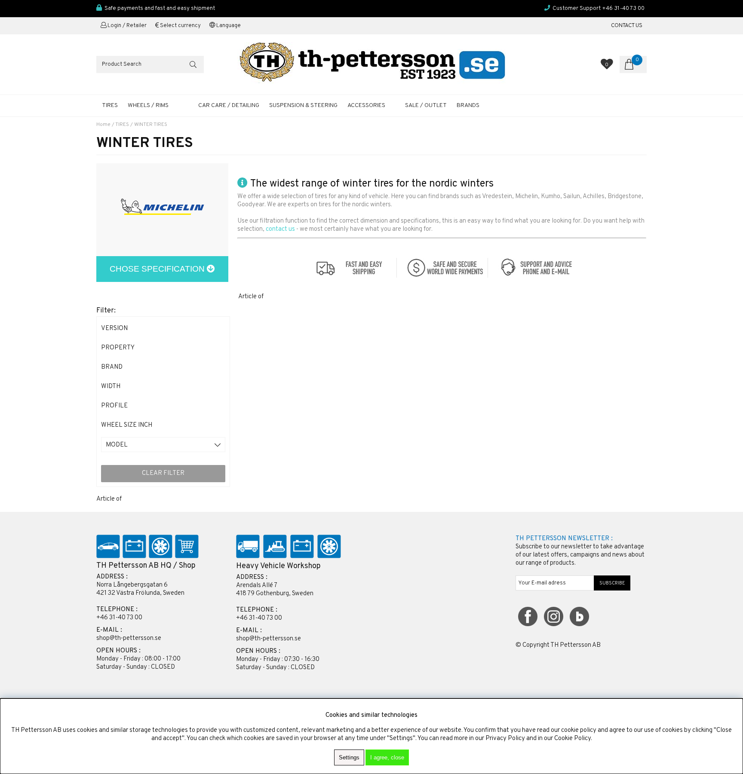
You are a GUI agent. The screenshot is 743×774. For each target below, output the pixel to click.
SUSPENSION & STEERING (303, 105)
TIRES (110, 105)
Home (103, 124)
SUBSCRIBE (612, 583)
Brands (468, 105)
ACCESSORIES (366, 105)
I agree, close (387, 757)
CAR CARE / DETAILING (228, 105)
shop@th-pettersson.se (128, 638)
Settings (349, 757)
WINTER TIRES (150, 124)
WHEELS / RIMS (148, 105)
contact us (280, 229)
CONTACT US (626, 25)
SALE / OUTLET (426, 105)
